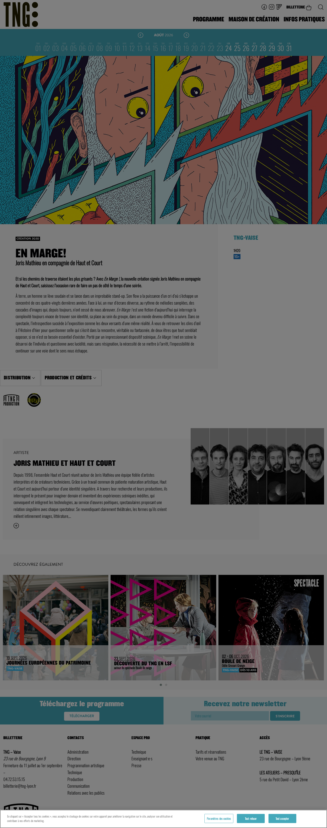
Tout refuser (251, 818)
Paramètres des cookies (219, 818)
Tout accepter (282, 818)
